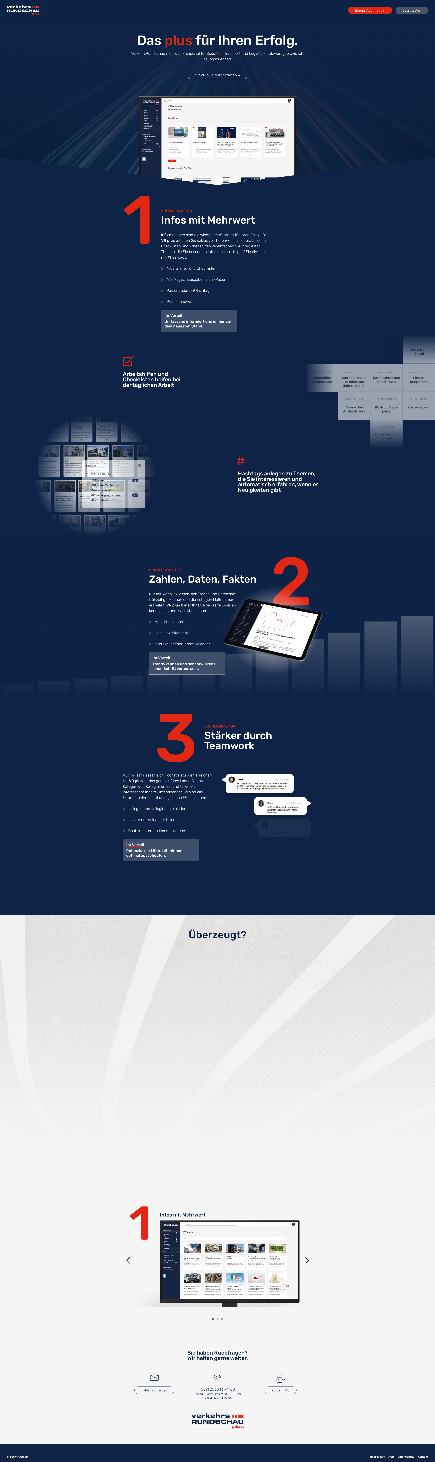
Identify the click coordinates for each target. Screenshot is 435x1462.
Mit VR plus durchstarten (216, 75)
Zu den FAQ (281, 1390)
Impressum (377, 1456)
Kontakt (423, 1456)
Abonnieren (218, 1042)
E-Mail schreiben (154, 1390)
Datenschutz (405, 1456)
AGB (391, 1456)
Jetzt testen (412, 10)
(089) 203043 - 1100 (217, 1389)
